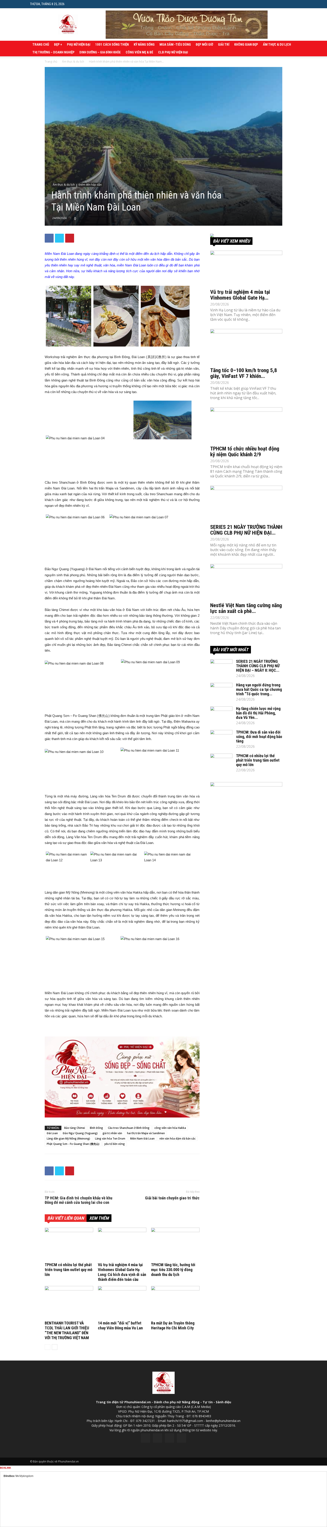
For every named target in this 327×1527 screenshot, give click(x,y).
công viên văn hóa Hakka (170, 1128)
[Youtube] (181, 1438)
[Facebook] (145, 1438)
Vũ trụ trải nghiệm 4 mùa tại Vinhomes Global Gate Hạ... (240, 295)
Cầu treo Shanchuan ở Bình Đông (128, 1128)
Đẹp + (58, 45)
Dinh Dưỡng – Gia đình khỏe (100, 52)
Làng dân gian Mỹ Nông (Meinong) (68, 1138)
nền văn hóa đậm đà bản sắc (177, 1138)
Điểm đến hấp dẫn (90, 185)
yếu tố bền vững (114, 1144)
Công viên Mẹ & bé (139, 52)
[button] (293, 4)
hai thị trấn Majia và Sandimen (146, 1133)
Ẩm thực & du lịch (277, 45)
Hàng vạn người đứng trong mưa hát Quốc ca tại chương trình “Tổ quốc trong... (259, 689)
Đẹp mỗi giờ (204, 45)
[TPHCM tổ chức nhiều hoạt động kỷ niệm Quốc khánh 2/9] (246, 425)
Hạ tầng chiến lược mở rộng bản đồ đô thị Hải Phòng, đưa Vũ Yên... (258, 713)
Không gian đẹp (246, 45)
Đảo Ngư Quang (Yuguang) (80, 1133)
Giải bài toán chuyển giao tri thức (172, 1198)
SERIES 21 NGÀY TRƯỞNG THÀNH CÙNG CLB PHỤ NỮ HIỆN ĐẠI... (246, 530)
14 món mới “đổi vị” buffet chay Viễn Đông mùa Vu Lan (120, 1325)
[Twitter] (157, 1438)
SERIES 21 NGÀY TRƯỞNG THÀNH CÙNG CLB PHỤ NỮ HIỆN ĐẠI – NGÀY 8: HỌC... (258, 666)
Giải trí (223, 45)
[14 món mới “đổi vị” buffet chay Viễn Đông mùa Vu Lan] (122, 1302)
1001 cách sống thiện (112, 45)
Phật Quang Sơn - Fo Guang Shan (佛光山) (73, 1144)
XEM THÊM (99, 1218)
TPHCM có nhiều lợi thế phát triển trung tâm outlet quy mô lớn (68, 1269)
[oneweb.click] (122, 1076)
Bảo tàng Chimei (74, 1128)
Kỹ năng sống (144, 45)
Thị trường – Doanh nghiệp (53, 52)
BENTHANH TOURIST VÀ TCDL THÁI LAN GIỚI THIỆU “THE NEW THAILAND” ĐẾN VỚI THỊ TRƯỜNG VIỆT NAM (67, 1330)
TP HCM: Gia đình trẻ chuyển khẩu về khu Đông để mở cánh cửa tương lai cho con (78, 1200)
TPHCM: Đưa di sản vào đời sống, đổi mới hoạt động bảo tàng (259, 736)
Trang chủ (40, 45)
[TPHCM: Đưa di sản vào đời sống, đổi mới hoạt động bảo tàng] (221, 738)
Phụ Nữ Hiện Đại (78, 45)
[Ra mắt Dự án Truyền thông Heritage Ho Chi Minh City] (175, 1302)
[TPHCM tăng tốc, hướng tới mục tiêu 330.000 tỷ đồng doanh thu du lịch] (175, 1244)
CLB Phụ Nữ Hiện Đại (173, 52)
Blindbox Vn (11, 1476)
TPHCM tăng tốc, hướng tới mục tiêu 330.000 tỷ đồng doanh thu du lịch (173, 1269)
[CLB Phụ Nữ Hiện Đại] (246, 235)
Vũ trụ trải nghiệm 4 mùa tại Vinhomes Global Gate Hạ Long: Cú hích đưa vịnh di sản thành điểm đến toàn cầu (122, 1272)
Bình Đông (96, 1128)
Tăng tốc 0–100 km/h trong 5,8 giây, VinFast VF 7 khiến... (243, 373)
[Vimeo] (169, 1438)
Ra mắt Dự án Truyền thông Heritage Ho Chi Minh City (172, 1325)
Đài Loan (52, 1133)
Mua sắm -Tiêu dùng (175, 45)
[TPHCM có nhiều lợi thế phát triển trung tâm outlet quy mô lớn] (69, 1244)
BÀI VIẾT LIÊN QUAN (65, 1218)
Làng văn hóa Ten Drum (110, 1138)
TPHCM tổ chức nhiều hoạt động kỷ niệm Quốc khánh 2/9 (244, 452)
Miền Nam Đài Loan (142, 1138)
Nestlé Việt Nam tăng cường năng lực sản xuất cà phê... (246, 608)
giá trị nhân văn (112, 1133)
